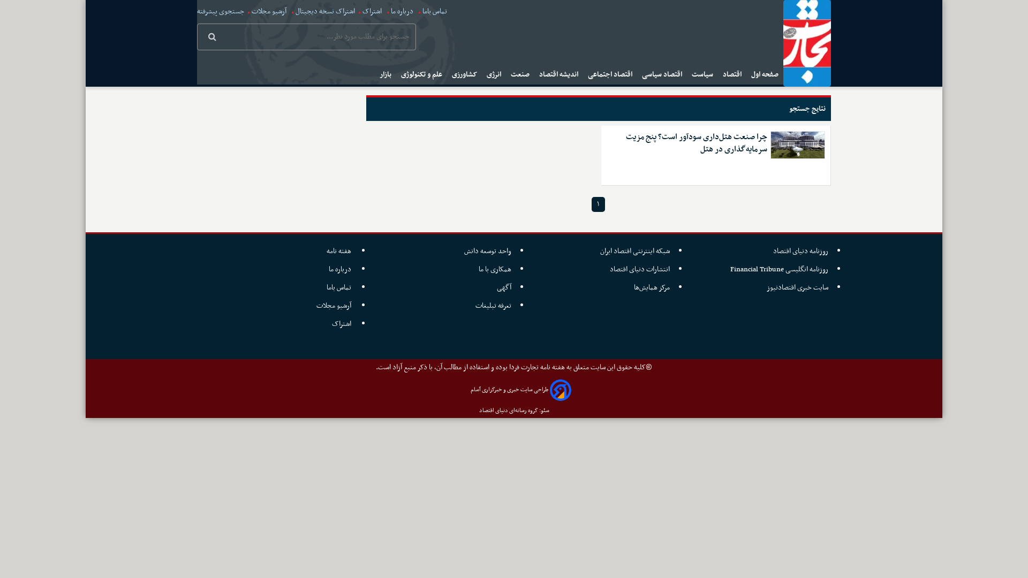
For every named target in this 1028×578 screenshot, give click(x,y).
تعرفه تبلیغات (493, 306)
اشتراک (372, 11)
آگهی (504, 288)
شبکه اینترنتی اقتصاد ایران (635, 251)
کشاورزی (465, 75)
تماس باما (435, 11)
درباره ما (402, 11)
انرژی (495, 75)
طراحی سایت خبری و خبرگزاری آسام (509, 390)
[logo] (807, 43)
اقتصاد (733, 75)
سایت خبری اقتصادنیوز (797, 288)
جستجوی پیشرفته (220, 11)
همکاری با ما (495, 269)
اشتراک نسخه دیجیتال (324, 11)
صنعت (521, 75)
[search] (212, 38)
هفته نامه (340, 251)
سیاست (703, 75)
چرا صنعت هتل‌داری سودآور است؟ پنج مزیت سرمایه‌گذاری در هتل (696, 143)
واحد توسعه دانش (487, 251)
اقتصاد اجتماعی (611, 75)
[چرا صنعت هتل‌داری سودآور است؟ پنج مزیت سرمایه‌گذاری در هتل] (797, 145)
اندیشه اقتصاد (559, 75)
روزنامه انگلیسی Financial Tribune (779, 269)
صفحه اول (765, 75)
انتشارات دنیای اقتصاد (640, 269)
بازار (386, 75)
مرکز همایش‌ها (652, 288)
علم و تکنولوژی (422, 75)
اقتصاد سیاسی (663, 75)
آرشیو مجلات (269, 11)
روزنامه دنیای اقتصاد (800, 251)
